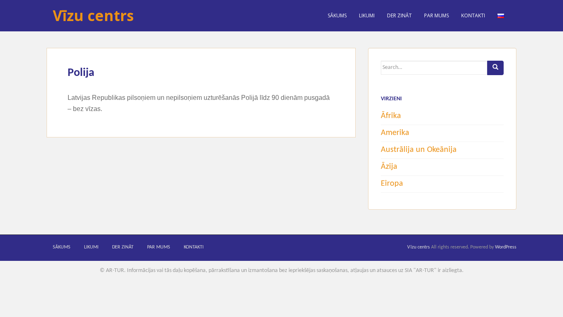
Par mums (436, 15)
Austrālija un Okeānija (419, 150)
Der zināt (399, 15)
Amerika (395, 133)
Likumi (367, 15)
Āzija (389, 167)
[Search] (495, 68)
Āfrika (391, 116)
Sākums (337, 15)
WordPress (505, 247)
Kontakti (473, 15)
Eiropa (392, 184)
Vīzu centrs (93, 15)
